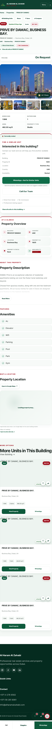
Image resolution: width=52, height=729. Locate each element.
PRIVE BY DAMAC (22, 12)
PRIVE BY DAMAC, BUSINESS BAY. (18, 490)
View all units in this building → (13, 209)
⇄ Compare (38, 18)
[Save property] (43, 483)
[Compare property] (48, 483)
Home (2, 12)
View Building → (7, 454)
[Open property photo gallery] (26, 81)
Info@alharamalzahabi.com (12, 705)
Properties (10, 12)
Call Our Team (26, 191)
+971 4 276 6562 (8, 695)
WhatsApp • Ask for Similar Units (26, 180)
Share (19, 18)
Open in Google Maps (10, 386)
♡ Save (27, 18)
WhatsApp (38, 511)
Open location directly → (7, 431)
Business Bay (9, 41)
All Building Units (7, 18)
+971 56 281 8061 (8, 700)
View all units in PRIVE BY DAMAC (12, 49)
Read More (6, 298)
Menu (44, 5)
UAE (1, 41)
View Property (13, 511)
